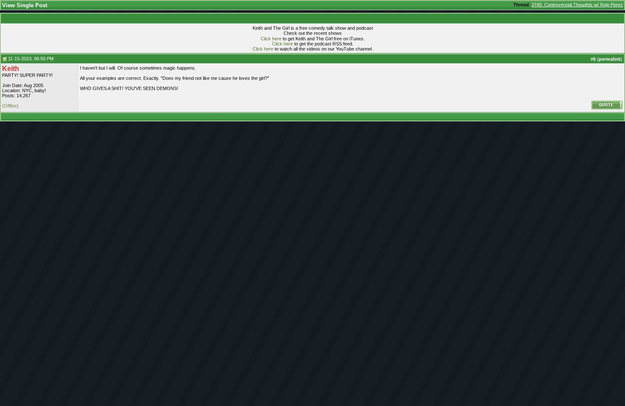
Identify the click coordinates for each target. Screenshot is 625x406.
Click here (271, 38)
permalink (610, 59)
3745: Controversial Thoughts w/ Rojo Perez (577, 4)
